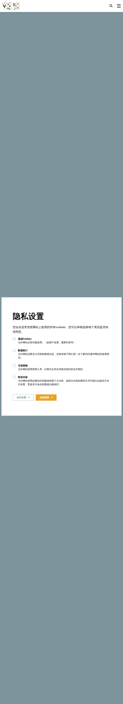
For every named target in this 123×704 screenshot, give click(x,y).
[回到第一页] (11, 6)
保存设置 (21, 397)
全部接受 (44, 397)
